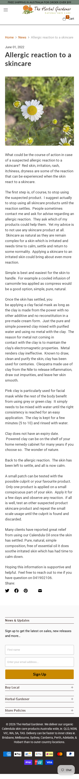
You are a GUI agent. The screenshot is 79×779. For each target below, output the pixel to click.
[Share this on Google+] (32, 590)
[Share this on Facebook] (16, 590)
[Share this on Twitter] (8, 590)
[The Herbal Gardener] (46, 10)
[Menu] (5, 10)
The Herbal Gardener (29, 724)
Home (9, 37)
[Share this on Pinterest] (25, 590)
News (22, 37)
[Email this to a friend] (40, 590)
